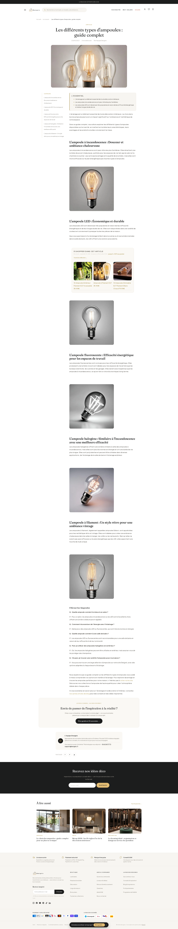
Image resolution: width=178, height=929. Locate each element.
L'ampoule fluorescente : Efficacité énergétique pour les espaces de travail (53, 116)
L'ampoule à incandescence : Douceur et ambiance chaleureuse (53, 100)
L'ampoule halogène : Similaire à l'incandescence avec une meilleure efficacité (53, 126)
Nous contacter (101, 896)
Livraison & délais (102, 880)
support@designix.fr (71, 746)
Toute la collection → (80, 257)
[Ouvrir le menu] (25, 10)
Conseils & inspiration (130, 880)
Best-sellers (128, 10)
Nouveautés (116, 10)
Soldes (137, 10)
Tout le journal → (136, 803)
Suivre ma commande (103, 876)
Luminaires (73, 876)
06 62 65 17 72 (106, 744)
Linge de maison (75, 888)
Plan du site (68, 924)
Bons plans (73, 892)
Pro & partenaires (128, 888)
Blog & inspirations (129, 884)
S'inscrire (59, 891)
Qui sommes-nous (129, 876)
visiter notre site (126, 680)
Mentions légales (42, 924)
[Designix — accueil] (34, 10)
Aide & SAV (100, 892)
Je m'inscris (103, 785)
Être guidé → (99, 925)
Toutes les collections (77, 896)
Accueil (39, 19)
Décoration (73, 884)
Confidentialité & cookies (55, 924)
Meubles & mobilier (76, 880)
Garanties (100, 888)
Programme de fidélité (130, 892)
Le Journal (46, 19)
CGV (34, 924)
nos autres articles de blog (79, 694)
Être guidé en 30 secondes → (89, 721)
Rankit (143, 924)
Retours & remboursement (105, 884)
